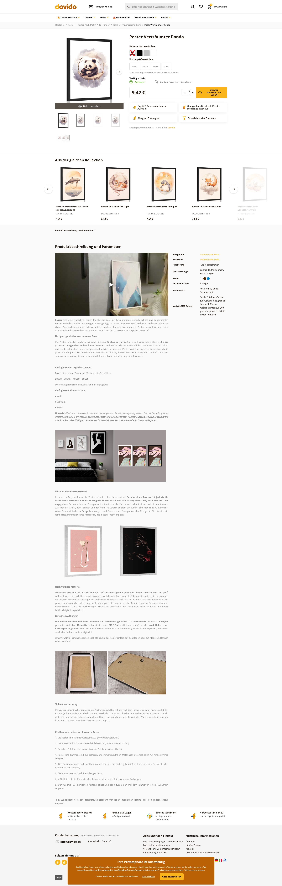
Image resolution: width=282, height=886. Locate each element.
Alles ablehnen (148, 876)
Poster (71, 24)
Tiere (115, 24)
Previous (48, 189)
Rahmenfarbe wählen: (142, 46)
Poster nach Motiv (87, 24)
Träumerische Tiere (131, 24)
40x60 (155, 66)
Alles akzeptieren (171, 876)
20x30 (134, 66)
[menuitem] (68, 18)
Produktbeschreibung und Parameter (74, 230)
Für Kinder (104, 24)
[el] (224, 860)
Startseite (59, 24)
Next (119, 72)
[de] (217, 860)
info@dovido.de (70, 841)
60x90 (166, 66)
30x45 (145, 66)
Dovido (171, 127)
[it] (221, 860)
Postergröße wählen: (141, 59)
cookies (90, 870)
